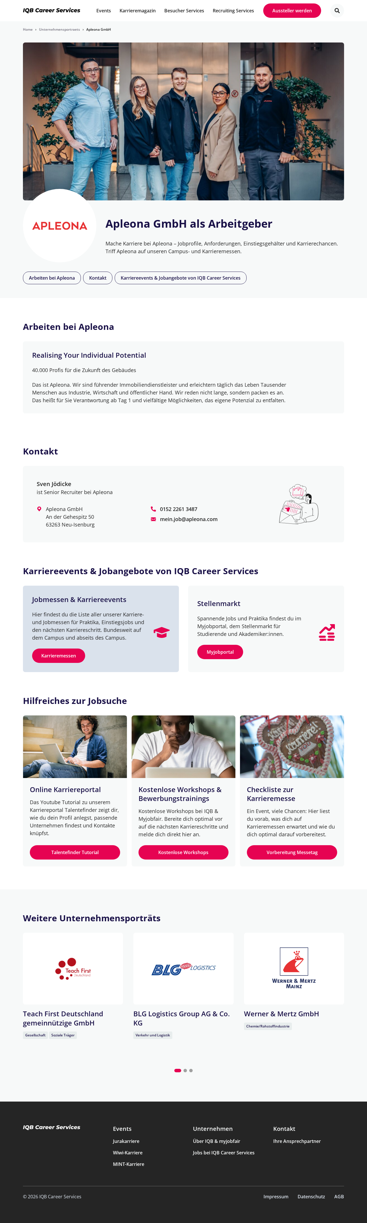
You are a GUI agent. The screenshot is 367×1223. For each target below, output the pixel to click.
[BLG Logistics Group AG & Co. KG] (183, 969)
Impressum (275, 1196)
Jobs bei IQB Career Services (224, 1153)
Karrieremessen (58, 656)
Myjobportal (220, 652)
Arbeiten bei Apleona (52, 278)
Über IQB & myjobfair (216, 1141)
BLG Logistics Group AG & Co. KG (181, 1018)
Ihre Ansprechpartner (297, 1141)
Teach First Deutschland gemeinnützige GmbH (63, 1018)
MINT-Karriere (128, 1164)
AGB (339, 1196)
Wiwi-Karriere (127, 1153)
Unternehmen (213, 1129)
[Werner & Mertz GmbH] (294, 969)
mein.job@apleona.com (189, 519)
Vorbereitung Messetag (292, 852)
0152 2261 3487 (178, 509)
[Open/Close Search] (337, 11)
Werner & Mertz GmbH (281, 1013)
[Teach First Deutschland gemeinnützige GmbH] (73, 969)
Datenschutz (311, 1196)
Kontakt (97, 278)
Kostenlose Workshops (183, 852)
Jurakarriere (126, 1141)
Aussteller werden (292, 10)
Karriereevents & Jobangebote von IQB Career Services (181, 278)
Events (122, 1129)
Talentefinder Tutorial (75, 852)
